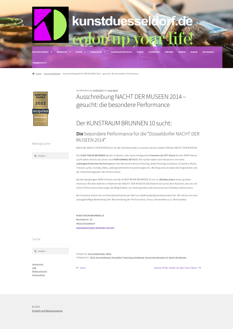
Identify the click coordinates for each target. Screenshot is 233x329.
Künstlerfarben (40, 51)
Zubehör (169, 51)
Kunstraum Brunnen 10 (156, 257)
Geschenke (208, 51)
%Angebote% (39, 62)
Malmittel (62, 51)
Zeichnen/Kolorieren (121, 51)
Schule (194, 51)
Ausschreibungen (52, 73)
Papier (140, 51)
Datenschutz (38, 275)
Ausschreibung (103, 257)
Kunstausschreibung (133, 257)
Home (39, 73)
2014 (92, 257)
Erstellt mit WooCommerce (47, 310)
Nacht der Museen (177, 257)
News (108, 253)
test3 (83, 268)
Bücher (182, 51)
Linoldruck (154, 51)
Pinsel (79, 51)
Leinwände (96, 51)
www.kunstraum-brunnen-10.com (95, 227)
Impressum (37, 264)
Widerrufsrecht (39, 271)
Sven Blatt (113, 90)
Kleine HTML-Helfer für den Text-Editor (175, 268)
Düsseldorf (116, 257)
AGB (34, 267)
